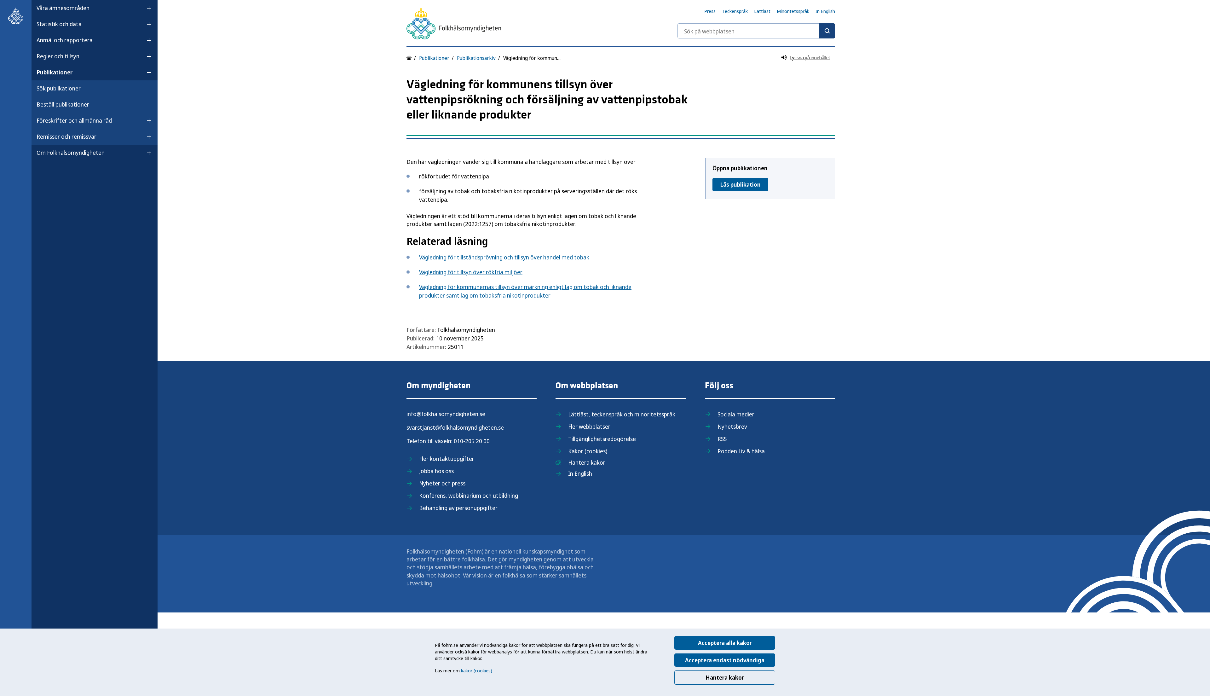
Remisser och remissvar (66, 136)
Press (710, 11)
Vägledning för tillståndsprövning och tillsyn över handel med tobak (504, 257)
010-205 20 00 (472, 441)
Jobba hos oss (436, 471)
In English (825, 11)
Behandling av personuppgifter (458, 508)
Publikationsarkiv (476, 58)
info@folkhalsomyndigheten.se (445, 414)
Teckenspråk (735, 11)
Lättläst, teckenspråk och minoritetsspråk (621, 414)
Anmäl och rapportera (65, 40)
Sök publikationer (59, 88)
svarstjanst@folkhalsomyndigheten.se (455, 427)
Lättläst (762, 11)
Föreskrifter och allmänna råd (74, 120)
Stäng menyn (53, 173)
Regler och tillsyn (58, 56)
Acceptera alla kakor (725, 643)
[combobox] (756, 30)
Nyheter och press (442, 483)
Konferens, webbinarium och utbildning (468, 495)
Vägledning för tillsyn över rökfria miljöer (470, 272)
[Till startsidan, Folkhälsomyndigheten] (16, 16)
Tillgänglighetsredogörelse (602, 439)
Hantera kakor (725, 677)
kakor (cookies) (476, 670)
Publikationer (54, 72)
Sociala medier (735, 414)
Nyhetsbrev (732, 426)
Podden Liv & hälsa (741, 451)
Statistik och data (59, 24)
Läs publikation (740, 184)
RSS (722, 439)
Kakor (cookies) (587, 451)
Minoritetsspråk (793, 11)
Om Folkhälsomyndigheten (71, 152)
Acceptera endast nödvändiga (724, 660)
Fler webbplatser (589, 426)
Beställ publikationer (63, 104)
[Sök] (827, 30)
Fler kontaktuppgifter (446, 458)
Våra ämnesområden (63, 8)
